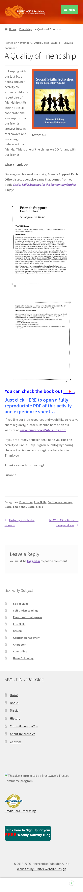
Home (12, 29)
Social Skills (35, 507)
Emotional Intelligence (27, 617)
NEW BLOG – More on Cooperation (63, 522)
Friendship (25, 29)
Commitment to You (24, 726)
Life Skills (40, 502)
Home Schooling (23, 658)
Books (14, 703)
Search (41, 885)
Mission (15, 710)
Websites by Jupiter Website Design (41, 869)
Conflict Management (26, 638)
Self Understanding (60, 502)
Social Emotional (15, 507)
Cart (64, 882)
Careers (18, 631)
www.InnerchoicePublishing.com (43, 430)
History (15, 718)
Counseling (20, 651)
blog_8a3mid (52, 43)
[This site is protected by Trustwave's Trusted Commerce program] (42, 778)
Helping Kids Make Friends (20, 522)
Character (19, 644)
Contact (15, 742)
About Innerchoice (22, 734)
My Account (14, 885)
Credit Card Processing (20, 811)
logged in (33, 561)
